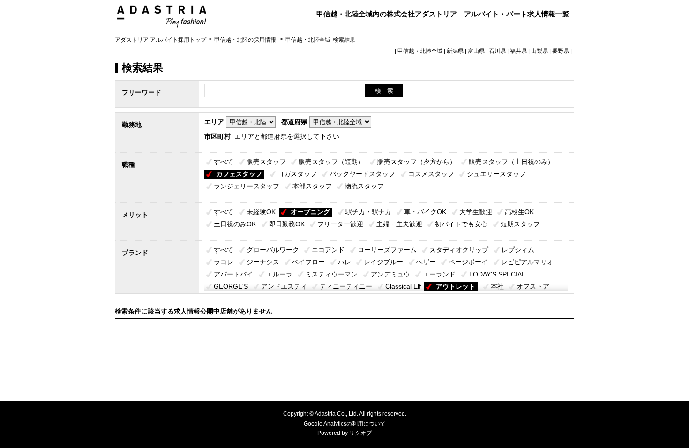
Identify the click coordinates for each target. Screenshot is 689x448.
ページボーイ (468, 262)
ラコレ (223, 262)
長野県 (560, 51)
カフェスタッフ (239, 174)
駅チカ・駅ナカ (368, 212)
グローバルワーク (273, 250)
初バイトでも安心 (461, 224)
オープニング (310, 212)
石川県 (497, 51)
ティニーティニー (346, 286)
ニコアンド (328, 250)
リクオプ (360, 433)
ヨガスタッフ (297, 174)
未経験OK (261, 212)
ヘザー (426, 262)
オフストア (533, 286)
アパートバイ (233, 274)
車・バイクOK (425, 212)
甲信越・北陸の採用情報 (245, 40)
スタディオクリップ (458, 250)
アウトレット (455, 286)
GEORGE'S (231, 286)
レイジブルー (383, 262)
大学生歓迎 (475, 212)
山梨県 (539, 51)
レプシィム (518, 250)
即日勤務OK (287, 224)
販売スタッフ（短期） (331, 161)
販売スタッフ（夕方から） (416, 161)
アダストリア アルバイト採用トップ (160, 40)
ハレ (344, 262)
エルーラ (279, 274)
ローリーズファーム (387, 250)
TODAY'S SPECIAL (497, 274)
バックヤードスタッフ (362, 174)
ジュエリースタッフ (496, 174)
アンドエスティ (284, 286)
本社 (497, 286)
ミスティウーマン (331, 274)
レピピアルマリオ (527, 262)
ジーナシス (263, 262)
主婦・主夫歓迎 (399, 224)
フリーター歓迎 (340, 224)
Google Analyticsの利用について (345, 423)
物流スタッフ (364, 186)
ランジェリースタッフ (246, 186)
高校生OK (519, 212)
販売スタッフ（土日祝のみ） (511, 161)
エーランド (439, 274)
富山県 (476, 51)
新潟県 (455, 51)
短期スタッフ (520, 224)
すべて (223, 161)
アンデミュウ (390, 274)
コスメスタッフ (431, 174)
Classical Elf (403, 286)
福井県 (518, 51)
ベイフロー (308, 262)
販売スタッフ (266, 161)
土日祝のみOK (235, 224)
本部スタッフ (312, 186)
